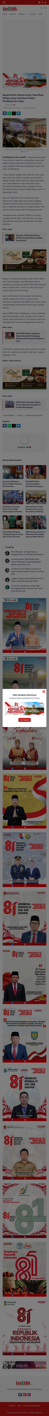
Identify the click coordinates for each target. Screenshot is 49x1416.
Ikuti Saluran (24, 720)
